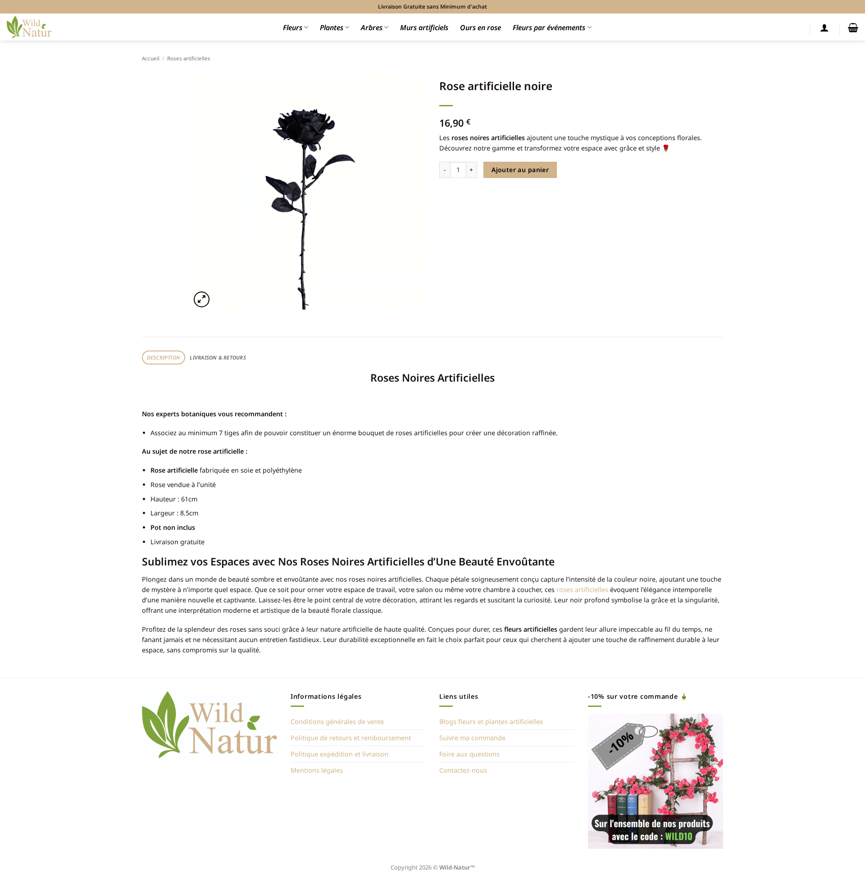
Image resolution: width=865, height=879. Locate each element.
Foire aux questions (469, 754)
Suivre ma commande (472, 737)
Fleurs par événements (549, 27)
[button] (824, 27)
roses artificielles (582, 589)
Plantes (331, 27)
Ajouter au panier (520, 169)
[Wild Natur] (29, 27)
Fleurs (292, 27)
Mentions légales (317, 770)
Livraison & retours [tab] (218, 357)
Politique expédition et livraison (339, 754)
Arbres (371, 27)
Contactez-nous (463, 770)
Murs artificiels (424, 27)
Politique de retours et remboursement (351, 737)
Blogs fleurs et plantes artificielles (491, 721)
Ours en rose (480, 27)
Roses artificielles (188, 58)
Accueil (150, 58)
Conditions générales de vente (337, 721)
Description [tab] (164, 357)
